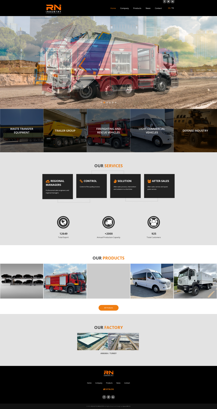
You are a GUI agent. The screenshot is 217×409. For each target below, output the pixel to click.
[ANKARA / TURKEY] (92, 341)
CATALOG (109, 389)
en (169, 8)
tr (172, 8)
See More (108, 78)
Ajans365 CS (126, 406)
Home (113, 8)
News (148, 8)
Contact (158, 8)
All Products (108, 308)
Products (137, 8)
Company (124, 8)
